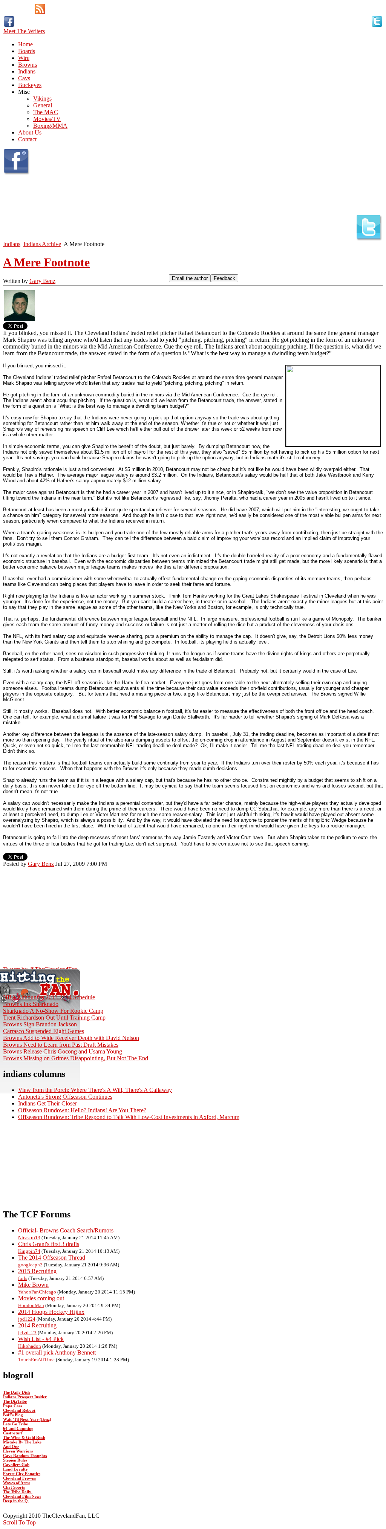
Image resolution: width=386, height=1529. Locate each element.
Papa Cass (12, 1406)
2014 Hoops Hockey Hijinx (51, 1312)
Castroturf (13, 1433)
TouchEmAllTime (36, 1359)
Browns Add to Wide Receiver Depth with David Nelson (71, 1038)
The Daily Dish (16, 1392)
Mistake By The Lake (22, 1442)
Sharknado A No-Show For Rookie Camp (53, 1011)
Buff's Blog (13, 1415)
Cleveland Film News (22, 1496)
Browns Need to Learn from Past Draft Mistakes (60, 1044)
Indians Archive (42, 244)
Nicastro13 (29, 1237)
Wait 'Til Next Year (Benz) (27, 1419)
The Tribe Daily (17, 1491)
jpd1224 (26, 1319)
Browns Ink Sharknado (30, 1004)
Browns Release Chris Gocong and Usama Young (62, 1051)
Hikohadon (29, 1346)
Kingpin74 (29, 1251)
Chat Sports (14, 1487)
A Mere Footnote (46, 262)
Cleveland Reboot (19, 1410)
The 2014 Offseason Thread (51, 1257)
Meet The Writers (24, 31)
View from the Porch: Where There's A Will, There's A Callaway (95, 1090)
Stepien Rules (15, 1460)
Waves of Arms (16, 1482)
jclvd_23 (27, 1332)
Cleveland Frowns (19, 1478)
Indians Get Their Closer (47, 1103)
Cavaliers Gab (16, 1464)
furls (22, 1278)
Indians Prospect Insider (25, 1396)
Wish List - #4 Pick (41, 1339)
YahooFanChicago (37, 1292)
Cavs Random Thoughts (25, 1455)
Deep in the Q (16, 1500)
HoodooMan (31, 1305)
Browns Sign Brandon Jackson (40, 1024)
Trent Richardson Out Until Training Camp (54, 1017)
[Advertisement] (91, 878)
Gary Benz (42, 281)
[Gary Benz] (19, 320)
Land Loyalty (15, 1469)
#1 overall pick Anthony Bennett (57, 1352)
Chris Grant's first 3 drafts (48, 1244)
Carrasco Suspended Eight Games (43, 1031)
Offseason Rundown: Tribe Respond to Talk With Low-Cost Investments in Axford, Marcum (128, 1117)
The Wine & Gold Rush (24, 1437)
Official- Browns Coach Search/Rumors (65, 1230)
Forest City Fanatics (21, 1473)
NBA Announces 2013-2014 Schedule (49, 997)
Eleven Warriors (18, 1451)
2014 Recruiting (37, 1325)
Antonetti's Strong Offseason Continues (65, 1096)
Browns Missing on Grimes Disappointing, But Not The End (75, 1058)
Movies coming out (41, 1298)
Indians (11, 244)
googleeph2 (30, 1265)
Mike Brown (33, 1284)
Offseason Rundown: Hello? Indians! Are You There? (82, 1110)
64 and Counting (18, 1428)
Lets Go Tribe (15, 1424)
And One (11, 1446)
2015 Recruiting (37, 1271)
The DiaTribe (15, 1401)
